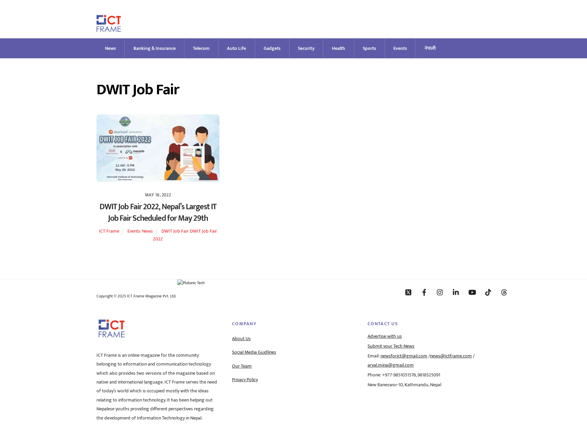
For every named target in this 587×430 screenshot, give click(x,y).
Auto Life (236, 48)
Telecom (201, 48)
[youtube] (472, 292)
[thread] (504, 292)
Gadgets (272, 48)
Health (338, 48)
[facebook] (424, 292)
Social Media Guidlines (254, 352)
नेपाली (430, 48)
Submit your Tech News (391, 346)
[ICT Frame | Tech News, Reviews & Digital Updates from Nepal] (108, 29)
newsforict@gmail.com (403, 356)
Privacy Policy (245, 380)
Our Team (242, 366)
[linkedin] (456, 292)
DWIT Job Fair (174, 231)
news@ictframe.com (451, 356)
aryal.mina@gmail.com (391, 365)
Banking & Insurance (155, 48)
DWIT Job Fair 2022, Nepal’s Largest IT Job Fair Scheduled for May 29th (158, 212)
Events (400, 48)
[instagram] (440, 292)
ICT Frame (109, 231)
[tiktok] (488, 292)
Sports (369, 48)
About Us (241, 339)
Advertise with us (385, 336)
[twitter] (408, 292)
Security (306, 48)
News (110, 48)
